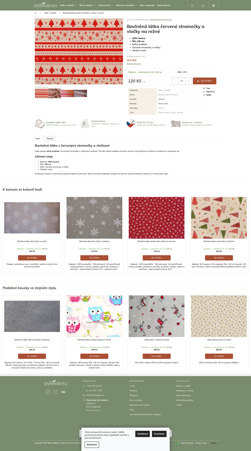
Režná (167, 95)
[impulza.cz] (212, 443)
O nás (132, 386)
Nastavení (92, 445)
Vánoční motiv (163, 113)
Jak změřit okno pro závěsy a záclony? (146, 414)
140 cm (161, 108)
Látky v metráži (164, 90)
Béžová (161, 95)
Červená (174, 95)
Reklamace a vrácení (184, 391)
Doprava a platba (183, 386)
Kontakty (133, 391)
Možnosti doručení (134, 64)
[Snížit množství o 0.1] (175, 81)
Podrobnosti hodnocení (161, 20)
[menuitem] (68, 5)
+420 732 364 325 (94, 386)
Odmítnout (142, 434)
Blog (132, 410)
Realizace (134, 395)
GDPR (179, 405)
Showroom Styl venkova (140, 405)
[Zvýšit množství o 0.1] (188, 81)
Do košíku (206, 81)
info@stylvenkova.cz (95, 395)
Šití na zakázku (136, 400)
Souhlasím (159, 434)
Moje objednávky (183, 395)
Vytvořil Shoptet (187, 443)
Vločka (173, 113)
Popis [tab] (37, 138)
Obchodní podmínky (184, 400)
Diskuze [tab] (50, 138)
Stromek (180, 113)
